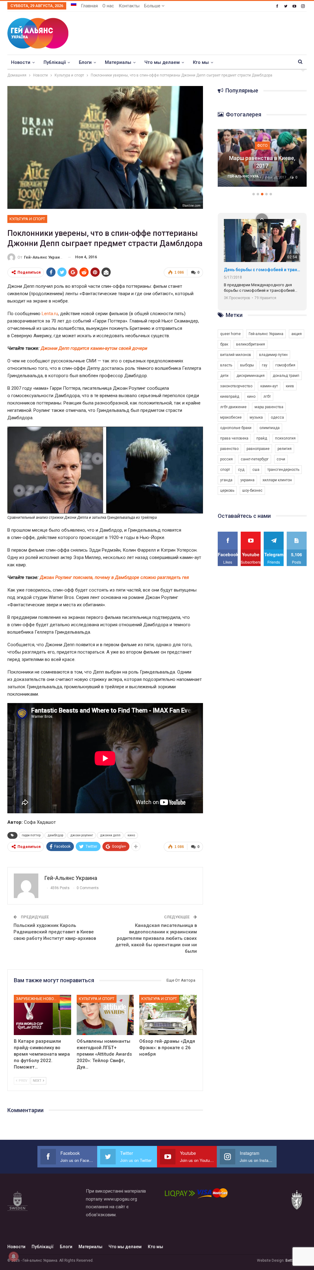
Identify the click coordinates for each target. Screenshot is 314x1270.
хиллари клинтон (277, 480)
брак (224, 344)
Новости (20, 62)
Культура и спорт (27, 219)
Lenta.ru (50, 313)
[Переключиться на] (73, 4)
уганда (226, 480)
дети (224, 375)
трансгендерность (283, 469)
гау (264, 365)
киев (290, 386)
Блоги (85, 62)
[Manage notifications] (13, 1256)
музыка (256, 417)
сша (255, 469)
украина (247, 480)
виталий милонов (235, 355)
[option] (262, 161)
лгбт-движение (233, 407)
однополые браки (235, 428)
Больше (153, 6)
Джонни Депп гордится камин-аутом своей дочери (94, 348)
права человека (234, 438)
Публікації (55, 62)
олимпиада (269, 428)
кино (131, 835)
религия (285, 449)
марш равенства (269, 407)
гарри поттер (31, 835)
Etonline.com (191, 205)
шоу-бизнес (252, 490)
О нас (108, 6)
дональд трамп (286, 375)
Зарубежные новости (38, 998)
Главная (89, 6)
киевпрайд (229, 396)
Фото (262, 137)
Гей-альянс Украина (266, 334)
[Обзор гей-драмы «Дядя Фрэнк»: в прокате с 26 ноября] (168, 1015)
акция (296, 334)
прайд (261, 438)
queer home (230, 334)
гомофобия (285, 365)
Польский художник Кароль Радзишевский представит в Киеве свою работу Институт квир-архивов (54, 932)
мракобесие (231, 417)
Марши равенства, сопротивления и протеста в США (262, 158)
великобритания (250, 344)
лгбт (267, 396)
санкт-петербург (255, 459)
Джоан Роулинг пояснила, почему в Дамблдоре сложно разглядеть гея (114, 577)
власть (226, 365)
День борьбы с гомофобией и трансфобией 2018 (262, 269)
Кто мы (201, 62)
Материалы (118, 62)
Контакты (129, 6)
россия (226, 459)
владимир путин (273, 355)
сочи (281, 459)
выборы (247, 365)
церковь (227, 490)
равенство (229, 449)
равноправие (258, 449)
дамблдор (55, 835)
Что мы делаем (162, 62)
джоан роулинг (81, 835)
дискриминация (250, 375)
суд (241, 469)
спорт (225, 469)
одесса (277, 417)
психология (285, 438)
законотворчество (236, 386)
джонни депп (110, 835)
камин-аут (269, 386)
